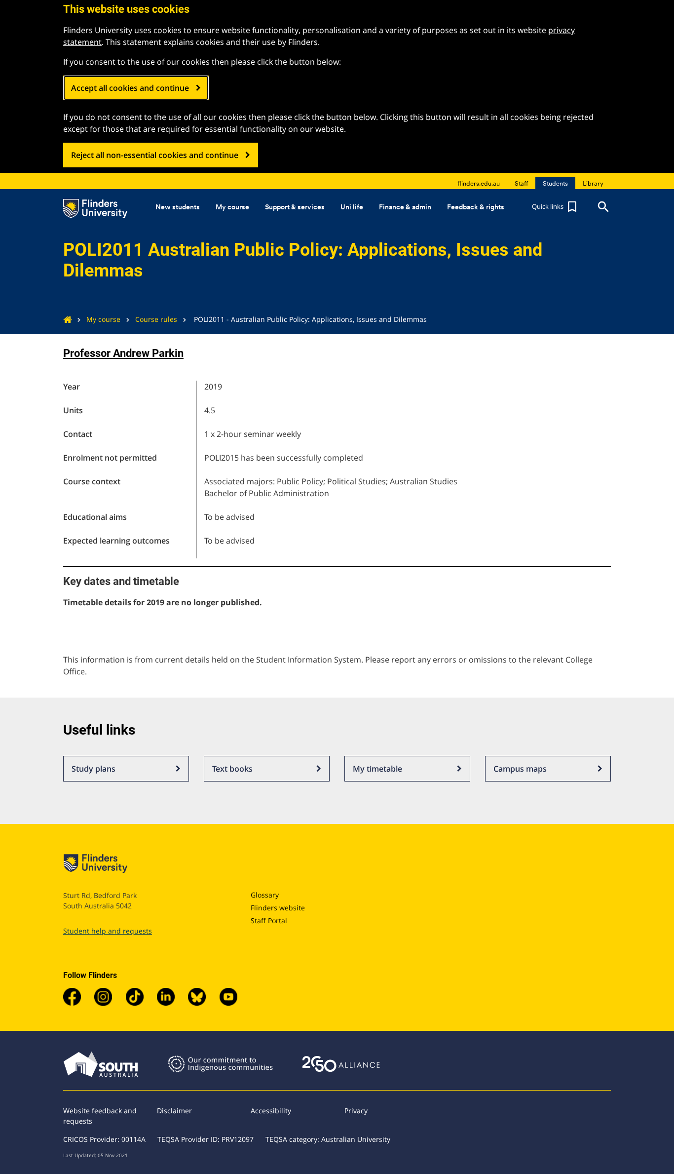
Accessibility (271, 1110)
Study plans (93, 768)
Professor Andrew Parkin (123, 353)
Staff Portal (269, 920)
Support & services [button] (295, 207)
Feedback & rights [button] (475, 207)
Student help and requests (107, 931)
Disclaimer (174, 1110)
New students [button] (177, 207)
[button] (555, 207)
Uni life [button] (351, 207)
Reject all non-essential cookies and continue (154, 155)
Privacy (356, 1110)
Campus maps (520, 768)
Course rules (156, 319)
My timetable (377, 768)
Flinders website (278, 907)
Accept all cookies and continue (130, 87)
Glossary (265, 895)
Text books (232, 768)
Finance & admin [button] (405, 207)
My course (103, 319)
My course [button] (232, 207)
